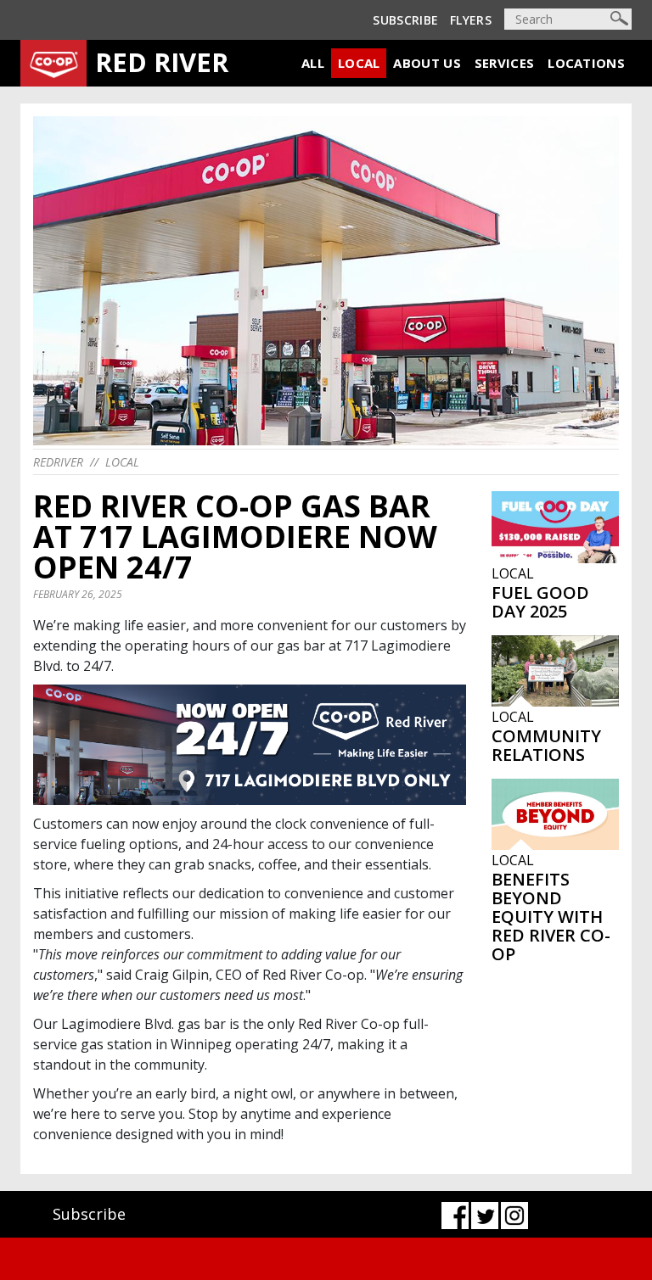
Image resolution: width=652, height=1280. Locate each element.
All (312, 62)
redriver (58, 462)
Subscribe (405, 20)
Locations (586, 62)
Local (359, 62)
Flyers (471, 20)
